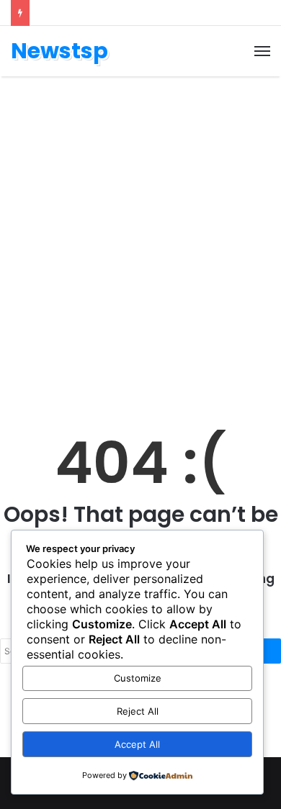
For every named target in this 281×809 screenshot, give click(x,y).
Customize (137, 678)
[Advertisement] (140, 238)
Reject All (138, 711)
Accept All (137, 744)
